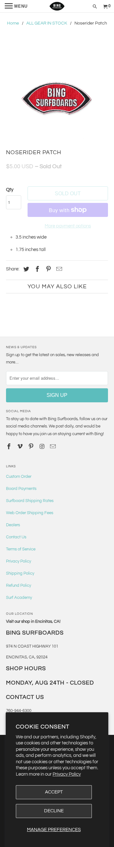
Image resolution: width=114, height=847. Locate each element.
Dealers (13, 525)
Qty (9, 189)
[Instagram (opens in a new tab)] (42, 447)
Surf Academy (19, 597)
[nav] (16, 6)
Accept (54, 792)
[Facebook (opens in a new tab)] (36, 269)
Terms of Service (20, 549)
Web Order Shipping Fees (29, 513)
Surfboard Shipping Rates (30, 501)
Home (13, 23)
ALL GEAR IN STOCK (46, 23)
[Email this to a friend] (58, 269)
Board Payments (21, 488)
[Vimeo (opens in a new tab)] (20, 447)
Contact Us (16, 537)
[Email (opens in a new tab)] (53, 447)
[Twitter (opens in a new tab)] (25, 269)
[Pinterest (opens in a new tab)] (47, 269)
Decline (54, 810)
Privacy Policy (67, 774)
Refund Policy (18, 585)
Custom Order (18, 476)
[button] (57, 98)
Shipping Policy (20, 573)
